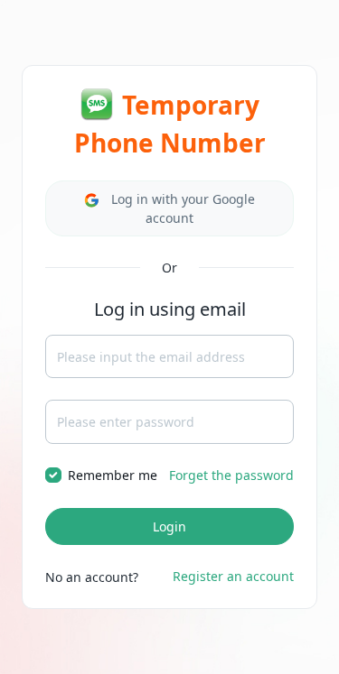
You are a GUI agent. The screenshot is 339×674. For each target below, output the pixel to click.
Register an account (233, 576)
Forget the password (231, 475)
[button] (169, 208)
